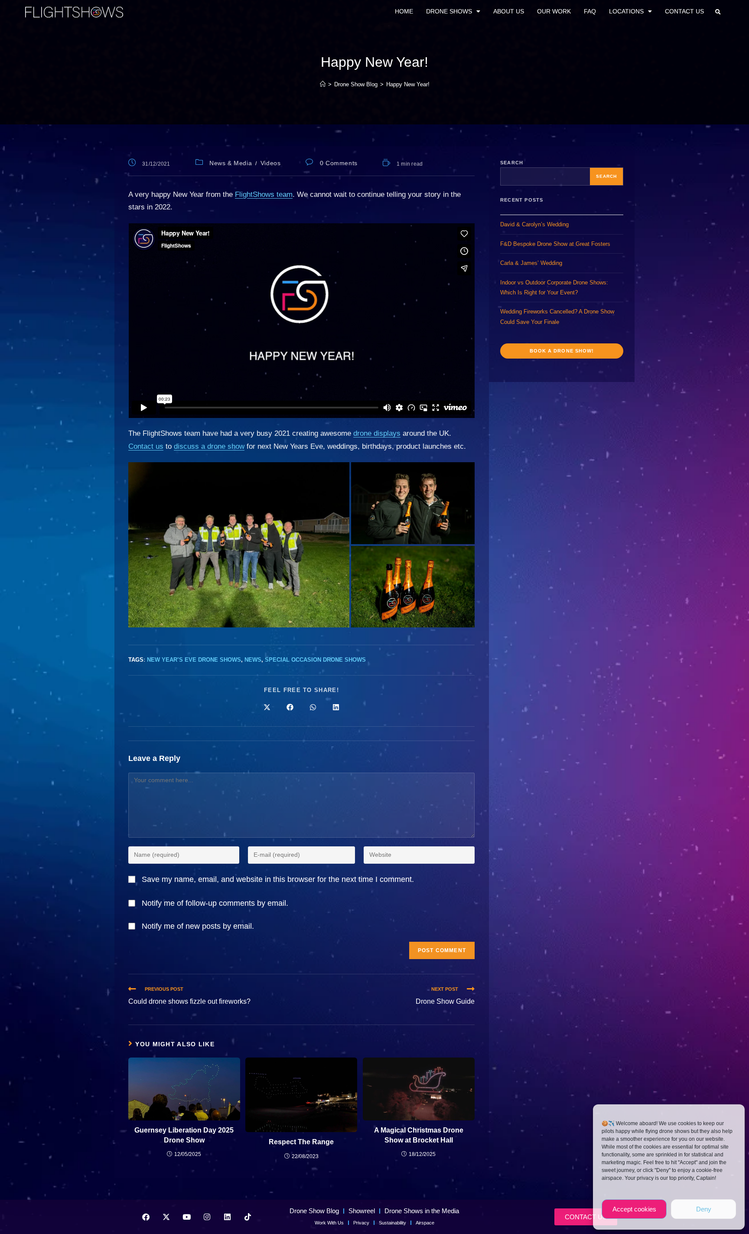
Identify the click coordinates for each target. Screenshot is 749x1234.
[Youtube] (186, 1216)
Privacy (361, 1222)
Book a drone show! (562, 350)
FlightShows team (264, 194)
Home (404, 11)
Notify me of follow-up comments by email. (215, 903)
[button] (718, 12)
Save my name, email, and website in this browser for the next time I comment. (278, 879)
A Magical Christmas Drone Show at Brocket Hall (418, 1134)
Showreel (361, 1210)
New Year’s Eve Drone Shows (194, 659)
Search (511, 162)
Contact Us (684, 11)
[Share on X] (267, 708)
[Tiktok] (247, 1216)
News (252, 659)
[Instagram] (206, 1216)
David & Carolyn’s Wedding (534, 224)
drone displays (377, 433)
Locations (626, 11)
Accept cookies (634, 1209)
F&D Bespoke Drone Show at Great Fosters (555, 244)
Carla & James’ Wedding (531, 263)
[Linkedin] (227, 1216)
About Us (508, 11)
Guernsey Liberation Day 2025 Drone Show (184, 1134)
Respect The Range (301, 1142)
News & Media (230, 163)
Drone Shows (449, 11)
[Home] (323, 84)
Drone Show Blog (314, 1210)
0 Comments (339, 163)
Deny (703, 1209)
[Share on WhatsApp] (313, 708)
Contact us (145, 446)
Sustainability (392, 1222)
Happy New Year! (408, 84)
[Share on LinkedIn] (336, 708)
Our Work (554, 11)
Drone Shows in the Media (421, 1210)
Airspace (425, 1222)
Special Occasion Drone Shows (315, 659)
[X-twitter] (166, 1216)
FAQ (590, 11)
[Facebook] (145, 1216)
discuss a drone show (209, 446)
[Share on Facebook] (290, 708)
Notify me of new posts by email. (198, 926)
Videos (271, 163)
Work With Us (329, 1222)
